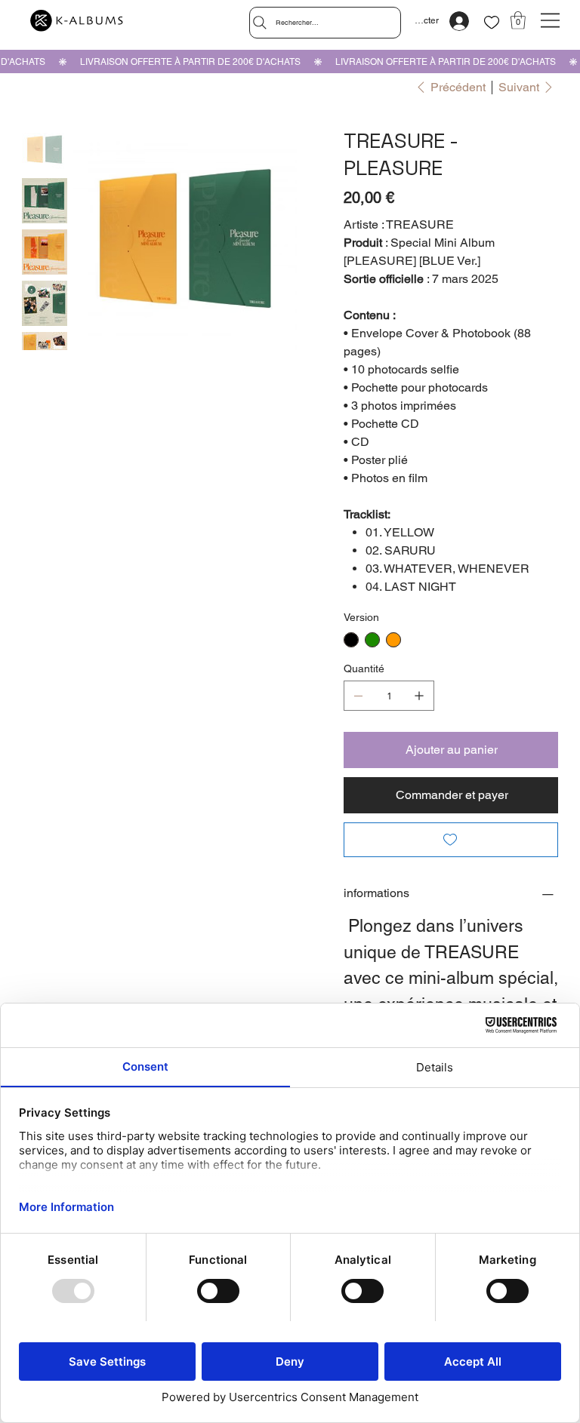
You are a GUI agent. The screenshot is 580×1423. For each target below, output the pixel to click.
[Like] (492, 22)
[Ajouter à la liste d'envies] (451, 839)
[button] (518, 20)
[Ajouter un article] (419, 696)
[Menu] (550, 20)
